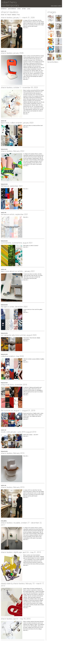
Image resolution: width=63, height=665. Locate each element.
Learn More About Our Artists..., (18, 271)
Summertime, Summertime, (17, 243)
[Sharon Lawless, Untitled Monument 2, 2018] (58, 18)
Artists (18, 8)
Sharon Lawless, (18, 17)
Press (28, 8)
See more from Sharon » (52, 62)
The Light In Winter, (14, 307)
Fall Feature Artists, (14, 214)
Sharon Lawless (9, 12)
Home (52, 5)
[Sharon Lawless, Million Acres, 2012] (58, 33)
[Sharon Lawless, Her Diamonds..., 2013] (58, 57)
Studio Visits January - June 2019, (18, 432)
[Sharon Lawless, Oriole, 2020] (50, 41)
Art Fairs (24, 8)
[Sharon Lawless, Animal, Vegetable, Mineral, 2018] (58, 26)
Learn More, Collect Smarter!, (17, 123)
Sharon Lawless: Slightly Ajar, (21, 552)
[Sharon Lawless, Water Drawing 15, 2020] (50, 18)
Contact (59, 5)
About (55, 5)
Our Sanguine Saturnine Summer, (18, 335)
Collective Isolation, (12, 356)
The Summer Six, (18, 410)
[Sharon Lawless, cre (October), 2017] (50, 26)
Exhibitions (3, 8)
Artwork (2, 14)
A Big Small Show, (14, 385)
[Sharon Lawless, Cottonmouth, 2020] (58, 49)
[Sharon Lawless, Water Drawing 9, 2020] (50, 33)
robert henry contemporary (10, 3)
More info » (25, 27)
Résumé (9, 14)
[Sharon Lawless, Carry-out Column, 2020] (58, 41)
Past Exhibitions (12, 8)
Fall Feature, (12, 186)
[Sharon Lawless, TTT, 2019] (50, 49)
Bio (6, 14)
